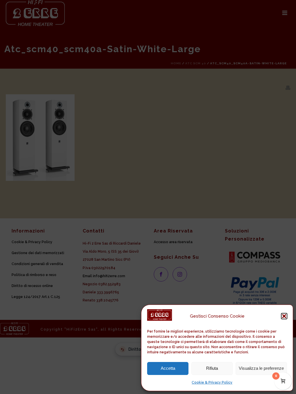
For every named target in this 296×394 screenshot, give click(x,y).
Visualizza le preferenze (261, 368)
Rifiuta (212, 368)
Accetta (168, 368)
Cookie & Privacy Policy (212, 382)
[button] (284, 316)
